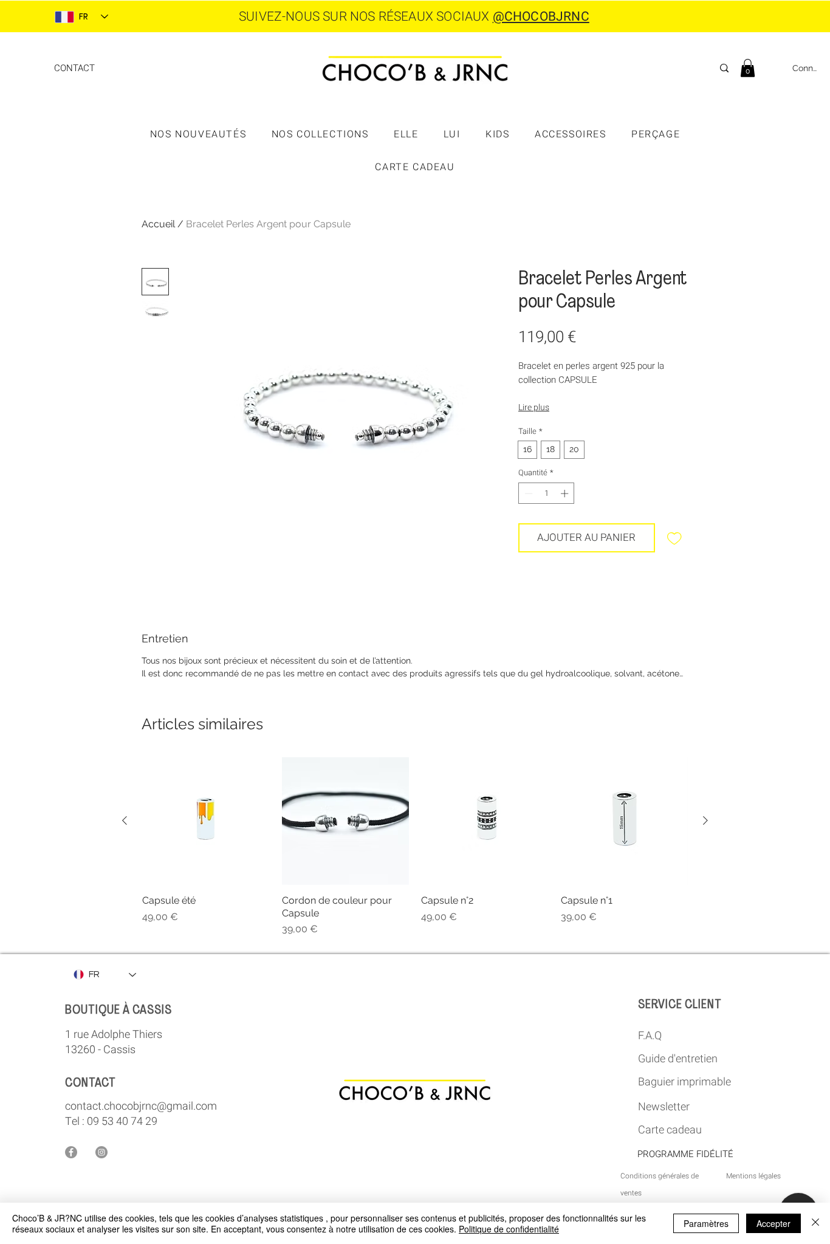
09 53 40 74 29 (122, 1121)
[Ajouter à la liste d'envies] (674, 537)
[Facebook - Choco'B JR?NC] (71, 1152)
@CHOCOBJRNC (541, 16)
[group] (415, 847)
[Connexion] (774, 68)
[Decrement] (527, 493)
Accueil (158, 224)
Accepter (773, 1223)
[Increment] (565, 493)
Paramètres (706, 1223)
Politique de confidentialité (509, 1229)
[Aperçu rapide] (206, 821)
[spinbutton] (546, 493)
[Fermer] (815, 1223)
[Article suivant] (705, 820)
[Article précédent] (124, 820)
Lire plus (533, 407)
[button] (747, 68)
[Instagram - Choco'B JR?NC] (101, 1152)
